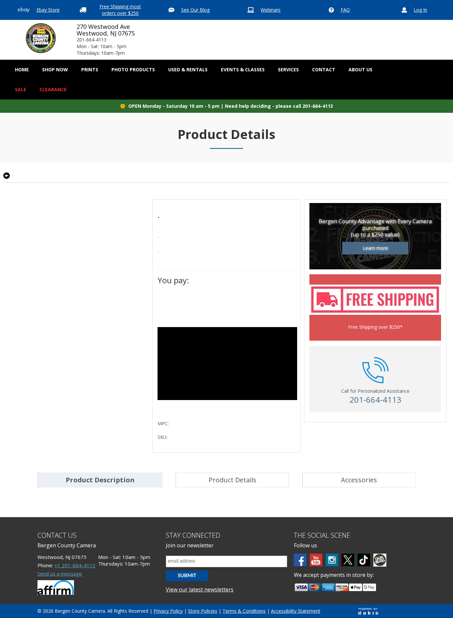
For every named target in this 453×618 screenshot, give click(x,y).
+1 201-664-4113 (75, 565)
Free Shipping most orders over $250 (120, 9)
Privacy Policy (168, 611)
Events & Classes (243, 69)
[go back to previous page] (6, 175)
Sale (20, 89)
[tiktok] (363, 560)
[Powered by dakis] (368, 611)
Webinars (271, 10)
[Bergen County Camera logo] (41, 38)
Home (22, 69)
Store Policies (202, 611)
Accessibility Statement (295, 611)
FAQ (345, 10)
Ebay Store (48, 10)
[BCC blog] (379, 560)
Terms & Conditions (244, 611)
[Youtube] (316, 560)
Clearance (53, 89)
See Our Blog (195, 10)
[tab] (99, 480)
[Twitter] (348, 560)
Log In (420, 10)
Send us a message (59, 573)
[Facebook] (300, 560)
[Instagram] (332, 560)
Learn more (375, 248)
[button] (55, 70)
